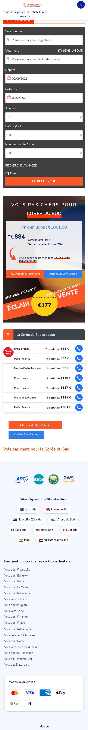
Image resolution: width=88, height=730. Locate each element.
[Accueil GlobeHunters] (32, 5)
